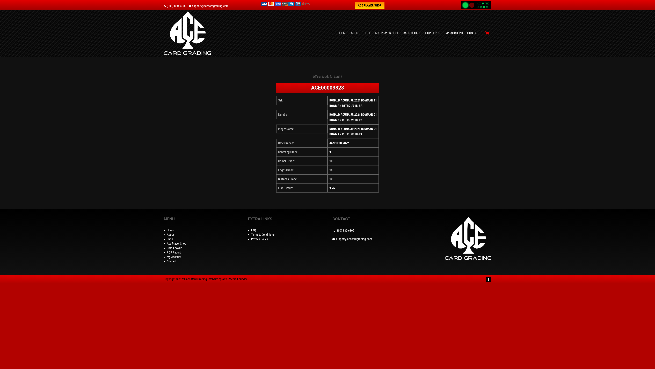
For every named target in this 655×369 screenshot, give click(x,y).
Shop (367, 33)
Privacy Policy (259, 239)
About (355, 33)
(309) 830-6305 (176, 6)
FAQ (253, 230)
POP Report (433, 33)
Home (343, 33)
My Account (454, 33)
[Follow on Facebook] (488, 279)
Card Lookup (412, 33)
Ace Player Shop (369, 5)
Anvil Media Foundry (234, 279)
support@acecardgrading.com (210, 6)
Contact (473, 33)
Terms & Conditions (262, 234)
